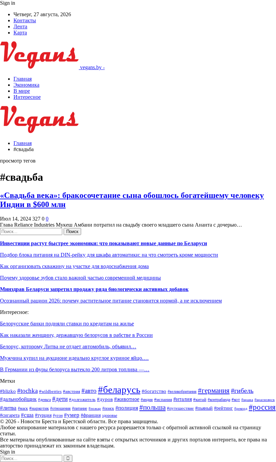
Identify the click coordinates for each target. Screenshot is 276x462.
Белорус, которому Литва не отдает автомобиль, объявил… (68, 346)
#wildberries (50, 391)
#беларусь (119, 389)
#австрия (71, 391)
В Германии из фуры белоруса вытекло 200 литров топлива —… (74, 369)
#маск (23, 408)
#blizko (8, 391)
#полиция (126, 408)
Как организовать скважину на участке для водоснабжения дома (74, 266)
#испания (163, 399)
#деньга (44, 400)
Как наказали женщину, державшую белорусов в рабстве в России (76, 335)
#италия (182, 399)
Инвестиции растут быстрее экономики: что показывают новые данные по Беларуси (103, 243)
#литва (8, 408)
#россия (262, 407)
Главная (22, 79)
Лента (20, 26)
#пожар (95, 408)
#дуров (105, 399)
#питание (79, 408)
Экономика (26, 85)
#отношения (60, 408)
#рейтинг (223, 408)
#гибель (242, 390)
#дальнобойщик (18, 399)
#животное (126, 399)
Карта (20, 32)
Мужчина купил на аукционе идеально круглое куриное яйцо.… (74, 358)
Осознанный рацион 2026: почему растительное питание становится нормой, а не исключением (111, 301)
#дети (60, 398)
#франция (91, 415)
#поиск (108, 408)
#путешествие (180, 408)
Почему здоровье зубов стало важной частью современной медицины (80, 278)
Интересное (27, 97)
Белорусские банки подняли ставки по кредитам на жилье (67, 323)
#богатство (154, 391)
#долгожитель (82, 399)
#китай (199, 399)
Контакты (24, 20)
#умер (71, 415)
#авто (89, 390)
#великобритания (182, 391)
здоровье (109, 415)
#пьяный (204, 408)
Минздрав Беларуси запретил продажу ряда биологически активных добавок (94, 289)
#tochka (27, 390)
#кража (247, 400)
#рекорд (240, 408)
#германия (214, 390)
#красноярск (264, 400)
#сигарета (10, 415)
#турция (43, 415)
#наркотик (39, 408)
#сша (27, 415)
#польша (152, 407)
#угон (58, 415)
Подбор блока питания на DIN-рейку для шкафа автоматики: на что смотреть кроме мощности (109, 255)
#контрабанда (219, 400)
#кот (236, 399)
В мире (21, 91)
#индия (147, 400)
